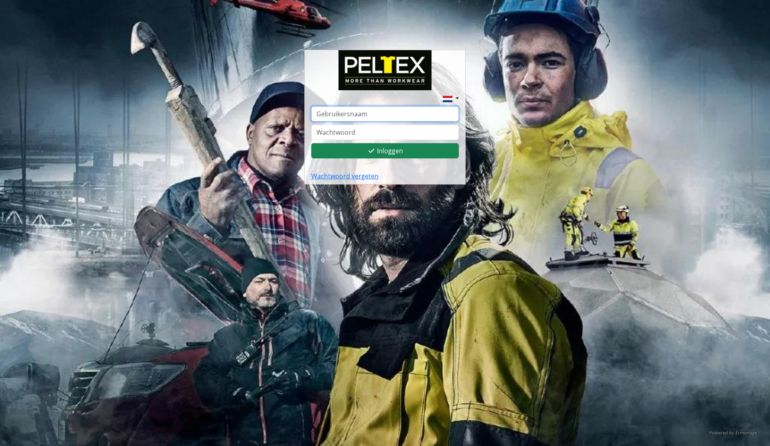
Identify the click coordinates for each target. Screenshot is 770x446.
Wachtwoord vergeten (345, 176)
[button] (451, 98)
